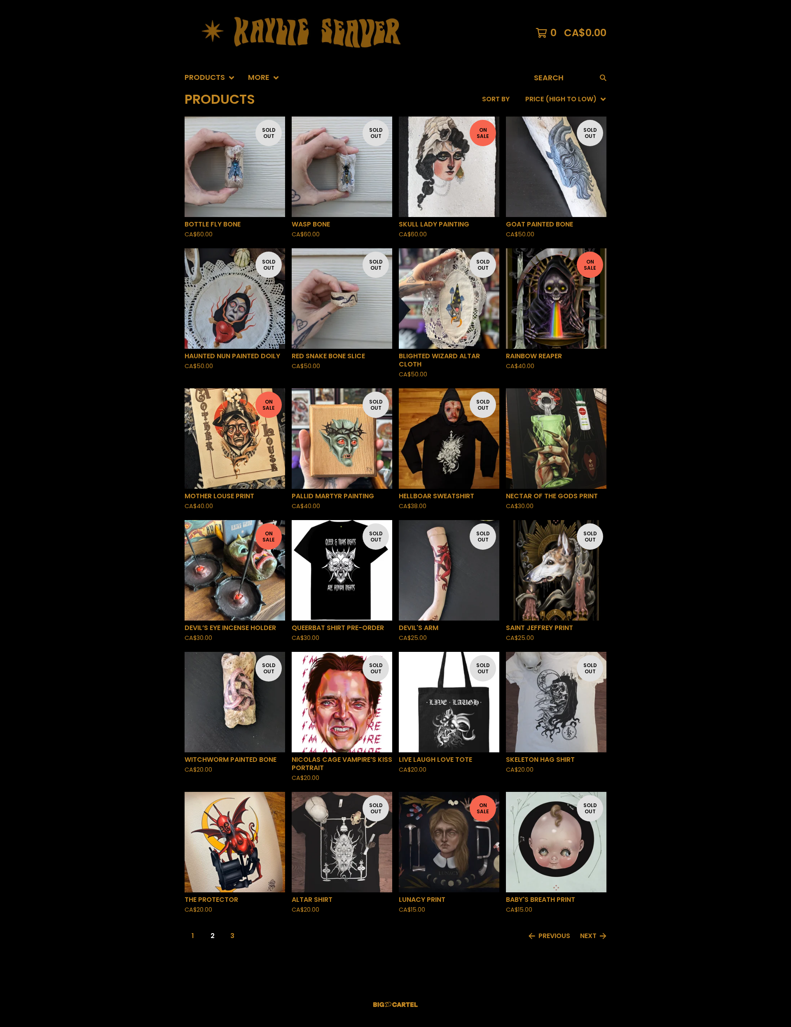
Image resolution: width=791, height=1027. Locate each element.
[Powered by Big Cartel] (395, 1005)
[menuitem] (210, 78)
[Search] (603, 78)
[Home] (305, 33)
